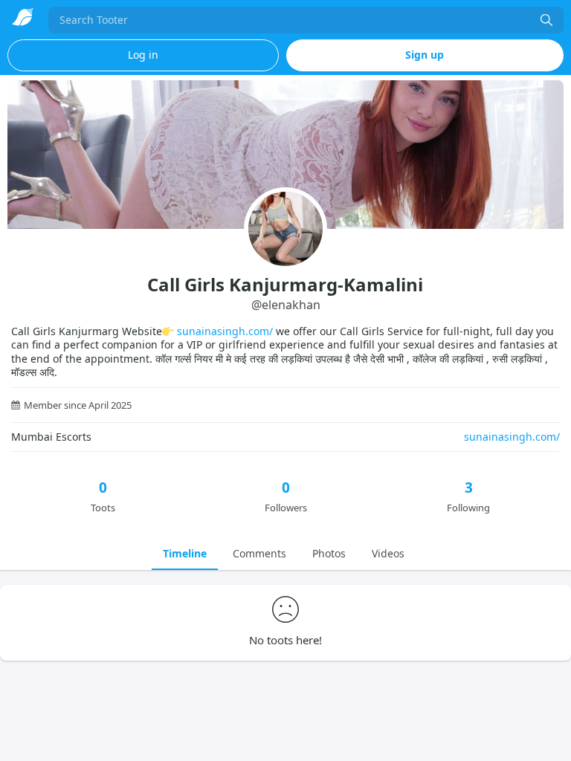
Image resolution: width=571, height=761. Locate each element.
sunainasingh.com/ (225, 331)
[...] (546, 20)
